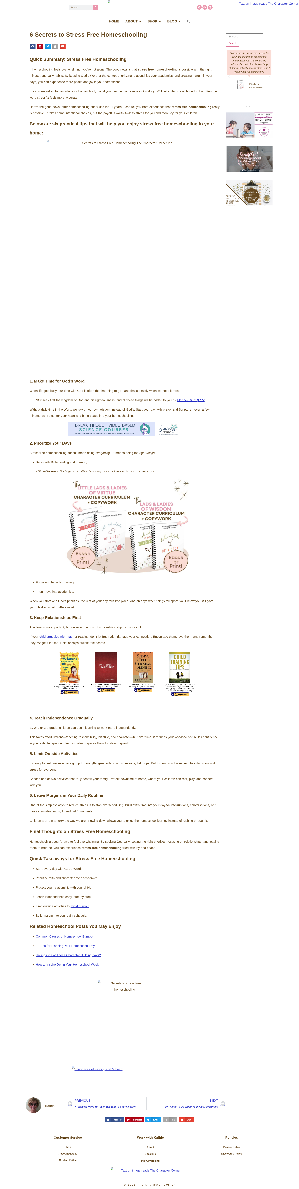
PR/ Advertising (150, 1161)
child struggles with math (56, 636)
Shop (68, 1147)
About (150, 1147)
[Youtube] (204, 7)
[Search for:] (244, 36)
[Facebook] (199, 7)
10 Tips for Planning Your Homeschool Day (65, 946)
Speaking (150, 1154)
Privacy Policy (231, 1147)
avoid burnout (80, 906)
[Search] (95, 7)
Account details (68, 1153)
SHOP (152, 21)
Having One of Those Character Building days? (68, 955)
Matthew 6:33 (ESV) (191, 400)
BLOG (172, 21)
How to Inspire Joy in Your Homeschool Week (67, 964)
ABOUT (131, 21)
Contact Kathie (68, 1160)
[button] (188, 21)
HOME (114, 21)
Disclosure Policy (231, 1153)
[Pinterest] (210, 7)
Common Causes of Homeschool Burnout (64, 936)
